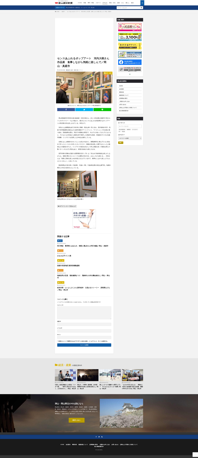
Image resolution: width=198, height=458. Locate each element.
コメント (60, 305)
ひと (122, 2)
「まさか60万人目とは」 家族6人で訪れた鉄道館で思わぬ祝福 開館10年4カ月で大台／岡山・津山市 (132, 386)
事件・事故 (91, 2)
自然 (118, 2)
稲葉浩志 (77, 7)
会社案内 (121, 89)
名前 (59, 321)
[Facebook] (66, 109)
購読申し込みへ (77, 420)
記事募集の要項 (123, 98)
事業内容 (121, 92)
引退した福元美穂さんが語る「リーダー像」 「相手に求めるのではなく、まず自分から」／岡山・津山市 (65, 386)
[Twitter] (84, 109)
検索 (120, 142)
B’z (89, 7)
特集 (85, 2)
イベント (104, 2)
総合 (132, 2)
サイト (59, 334)
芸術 (77, 70)
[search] (141, 7)
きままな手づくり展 (64, 256)
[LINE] (102, 109)
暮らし (127, 2)
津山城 (92, 7)
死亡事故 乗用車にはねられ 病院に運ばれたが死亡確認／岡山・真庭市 (82, 246)
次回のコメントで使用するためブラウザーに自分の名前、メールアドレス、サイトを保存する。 (83, 341)
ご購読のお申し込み (124, 101)
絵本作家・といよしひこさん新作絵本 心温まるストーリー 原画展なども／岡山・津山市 (83, 289)
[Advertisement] (84, 31)
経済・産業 (73, 70)
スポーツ (98, 2)
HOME (80, 2)
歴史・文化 (112, 2)
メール (59, 328)
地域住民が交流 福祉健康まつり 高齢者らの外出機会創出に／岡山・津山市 (83, 276)
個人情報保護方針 (123, 110)
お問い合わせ (122, 104)
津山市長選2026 (70, 7)
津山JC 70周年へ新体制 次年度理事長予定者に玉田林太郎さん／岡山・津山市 (87, 386)
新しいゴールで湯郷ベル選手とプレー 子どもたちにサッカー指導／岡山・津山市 (110, 386)
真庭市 (63, 11)
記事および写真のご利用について (128, 107)
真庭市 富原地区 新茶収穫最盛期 (68, 265)
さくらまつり (84, 7)
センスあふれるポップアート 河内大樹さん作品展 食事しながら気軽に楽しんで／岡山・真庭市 (89, 11)
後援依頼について (123, 95)
